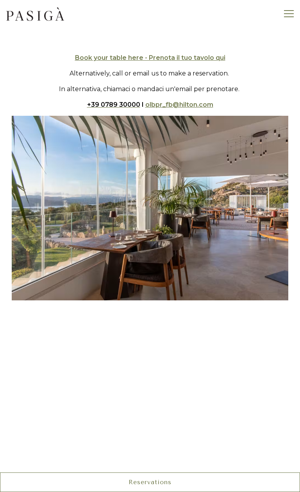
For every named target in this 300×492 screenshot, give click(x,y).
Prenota (150, 319)
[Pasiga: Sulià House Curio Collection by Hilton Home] (35, 14)
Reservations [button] (150, 482)
